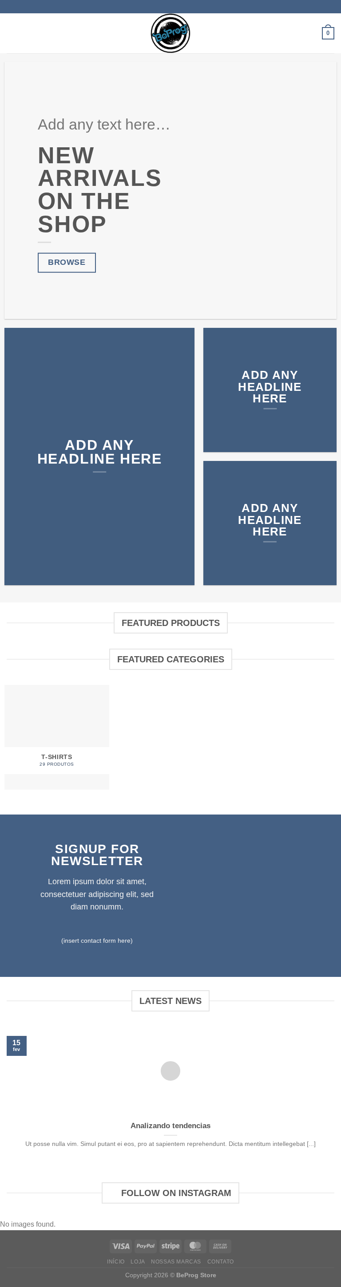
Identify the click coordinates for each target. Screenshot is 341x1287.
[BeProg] (170, 33)
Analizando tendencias (170, 1126)
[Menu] (12, 33)
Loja (138, 1262)
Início (116, 1262)
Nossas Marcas (176, 1262)
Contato (220, 1262)
